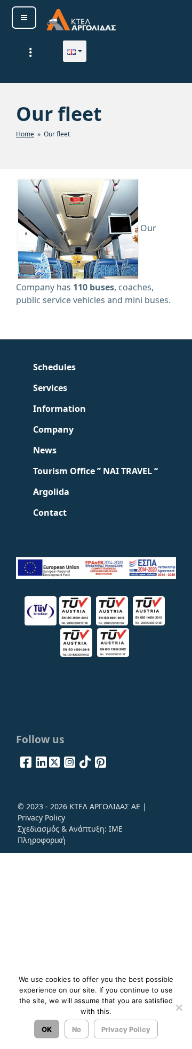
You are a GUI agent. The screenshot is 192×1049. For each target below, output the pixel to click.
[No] (178, 1007)
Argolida (51, 492)
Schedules (54, 367)
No (76, 1029)
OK (47, 1029)
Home (25, 134)
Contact (50, 512)
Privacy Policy (41, 817)
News (45, 450)
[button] (74, 51)
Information (59, 408)
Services (50, 388)
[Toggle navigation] (30, 52)
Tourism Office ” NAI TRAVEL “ (95, 471)
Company (53, 429)
